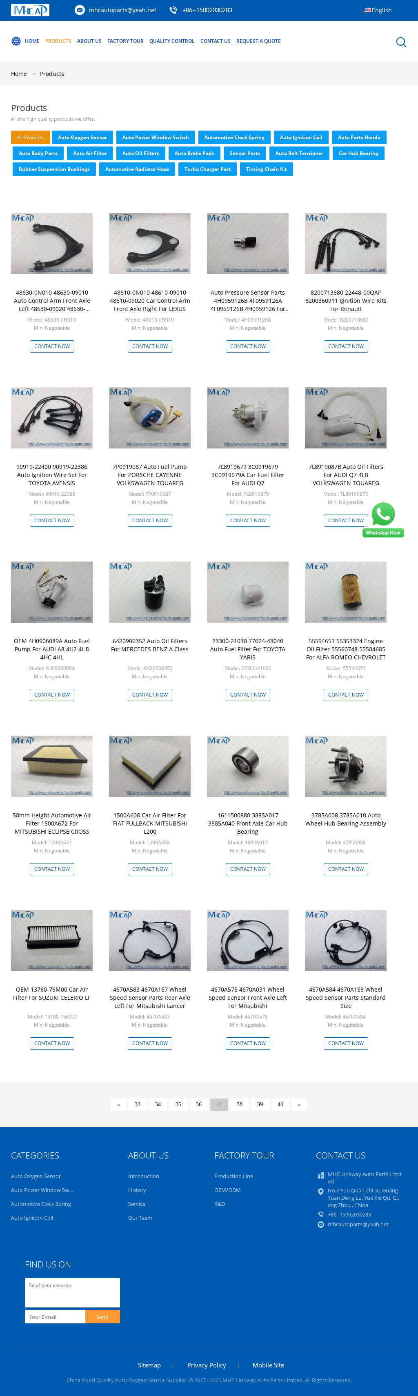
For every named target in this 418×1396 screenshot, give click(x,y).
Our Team (140, 1217)
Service (136, 1203)
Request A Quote (258, 41)
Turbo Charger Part (208, 169)
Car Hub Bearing (358, 153)
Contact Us (215, 41)
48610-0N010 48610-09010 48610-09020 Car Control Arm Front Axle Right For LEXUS (150, 301)
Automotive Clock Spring (235, 137)
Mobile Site (268, 1365)
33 (137, 1104)
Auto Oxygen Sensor (82, 137)
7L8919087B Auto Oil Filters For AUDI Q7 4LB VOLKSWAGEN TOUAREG (346, 475)
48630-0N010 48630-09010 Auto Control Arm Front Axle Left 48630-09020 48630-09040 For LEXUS (52, 305)
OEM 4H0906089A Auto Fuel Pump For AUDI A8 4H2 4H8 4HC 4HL (52, 649)
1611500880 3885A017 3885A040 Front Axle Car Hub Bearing (248, 823)
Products (58, 41)
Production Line (233, 1176)
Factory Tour (125, 41)
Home (32, 41)
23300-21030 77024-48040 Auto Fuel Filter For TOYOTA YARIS (247, 649)
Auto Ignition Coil (301, 137)
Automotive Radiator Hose (137, 169)
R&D (219, 1203)
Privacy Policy (206, 1365)
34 (158, 1104)
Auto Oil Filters (140, 153)
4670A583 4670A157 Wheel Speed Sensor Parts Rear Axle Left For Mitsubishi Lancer (150, 997)
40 (280, 1104)
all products (30, 137)
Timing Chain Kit (266, 169)
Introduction (143, 1176)
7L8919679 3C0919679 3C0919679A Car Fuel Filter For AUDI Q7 (248, 475)
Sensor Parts (245, 153)
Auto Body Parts (38, 153)
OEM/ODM (227, 1190)
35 (178, 1104)
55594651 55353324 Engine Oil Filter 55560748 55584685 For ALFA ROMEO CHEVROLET (346, 649)
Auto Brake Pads (194, 153)
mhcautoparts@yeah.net (122, 10)
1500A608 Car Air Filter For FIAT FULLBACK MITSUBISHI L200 (150, 823)
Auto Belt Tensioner (299, 153)
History (137, 1190)
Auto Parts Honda (359, 137)
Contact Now (52, 346)
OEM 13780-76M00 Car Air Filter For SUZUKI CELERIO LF (52, 993)
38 (239, 1104)
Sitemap (149, 1365)
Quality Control (172, 41)
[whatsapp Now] (383, 537)
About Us (89, 41)
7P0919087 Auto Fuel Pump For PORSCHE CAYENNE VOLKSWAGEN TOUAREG (150, 475)
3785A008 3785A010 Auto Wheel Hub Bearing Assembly (345, 819)
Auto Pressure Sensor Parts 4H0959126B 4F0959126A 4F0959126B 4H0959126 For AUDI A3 (248, 305)
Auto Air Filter (90, 153)
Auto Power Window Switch (155, 137)
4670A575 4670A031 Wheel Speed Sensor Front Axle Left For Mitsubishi (248, 997)
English (382, 10)
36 (199, 1104)
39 (260, 1104)
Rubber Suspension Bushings (54, 169)
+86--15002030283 (207, 10)
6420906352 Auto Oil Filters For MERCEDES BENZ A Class (150, 645)
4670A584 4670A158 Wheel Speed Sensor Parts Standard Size (346, 997)
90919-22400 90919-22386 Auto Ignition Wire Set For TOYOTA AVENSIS (51, 475)
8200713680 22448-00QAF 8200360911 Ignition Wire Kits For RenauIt (346, 301)
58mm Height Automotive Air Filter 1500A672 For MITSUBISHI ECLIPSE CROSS (52, 823)
